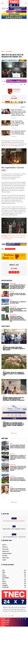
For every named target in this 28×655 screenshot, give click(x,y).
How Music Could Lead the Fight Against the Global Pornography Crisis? (18, 295)
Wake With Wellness (10, 249)
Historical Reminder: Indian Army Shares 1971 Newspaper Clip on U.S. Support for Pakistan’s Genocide (17, 446)
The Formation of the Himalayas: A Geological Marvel (18, 302)
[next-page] (5, 497)
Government (13, 283)
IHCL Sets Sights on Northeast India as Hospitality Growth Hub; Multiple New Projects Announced (17, 479)
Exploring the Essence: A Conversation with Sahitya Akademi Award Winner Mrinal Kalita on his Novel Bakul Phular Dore (18, 319)
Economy (12, 476)
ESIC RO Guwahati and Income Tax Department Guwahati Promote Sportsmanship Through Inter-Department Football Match (17, 286)
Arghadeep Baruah (13, 144)
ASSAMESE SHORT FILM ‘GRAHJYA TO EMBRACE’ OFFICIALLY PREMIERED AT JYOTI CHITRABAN (13, 237)
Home (2, 51)
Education (12, 464)
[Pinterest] (14, 84)
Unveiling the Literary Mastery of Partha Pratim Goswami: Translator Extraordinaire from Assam (18, 310)
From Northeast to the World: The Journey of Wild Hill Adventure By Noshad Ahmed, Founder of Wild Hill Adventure (18, 457)
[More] (24, 84)
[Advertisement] (14, 34)
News (11, 300)
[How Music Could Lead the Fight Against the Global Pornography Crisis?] (5, 294)
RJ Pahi (8, 145)
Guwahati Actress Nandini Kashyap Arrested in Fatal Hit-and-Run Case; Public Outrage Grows (18, 490)
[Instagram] (12, 272)
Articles (12, 291)
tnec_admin (14, 98)
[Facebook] (8, 84)
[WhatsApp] (17, 84)
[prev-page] (2, 497)
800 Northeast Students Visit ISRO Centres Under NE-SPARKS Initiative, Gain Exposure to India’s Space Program (18, 468)
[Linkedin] (21, 84)
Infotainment (9, 51)
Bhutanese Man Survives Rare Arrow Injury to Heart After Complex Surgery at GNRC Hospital (14, 348)
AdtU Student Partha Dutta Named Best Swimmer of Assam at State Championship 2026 (14, 374)
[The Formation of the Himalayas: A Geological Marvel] (5, 302)
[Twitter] (11, 84)
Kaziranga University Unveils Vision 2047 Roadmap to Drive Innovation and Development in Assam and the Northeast (14, 399)
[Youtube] (18, 272)
